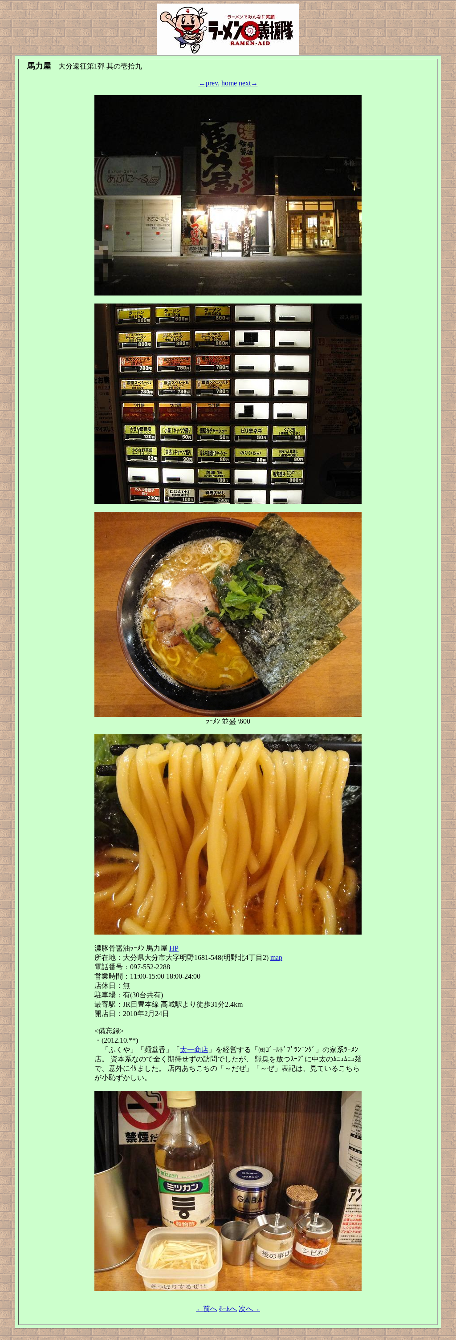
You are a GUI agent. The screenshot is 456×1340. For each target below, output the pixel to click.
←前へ (206, 1308)
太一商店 (194, 1049)
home (229, 83)
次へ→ (249, 1308)
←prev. (209, 83)
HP (174, 948)
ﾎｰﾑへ (228, 1308)
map (276, 957)
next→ (248, 83)
